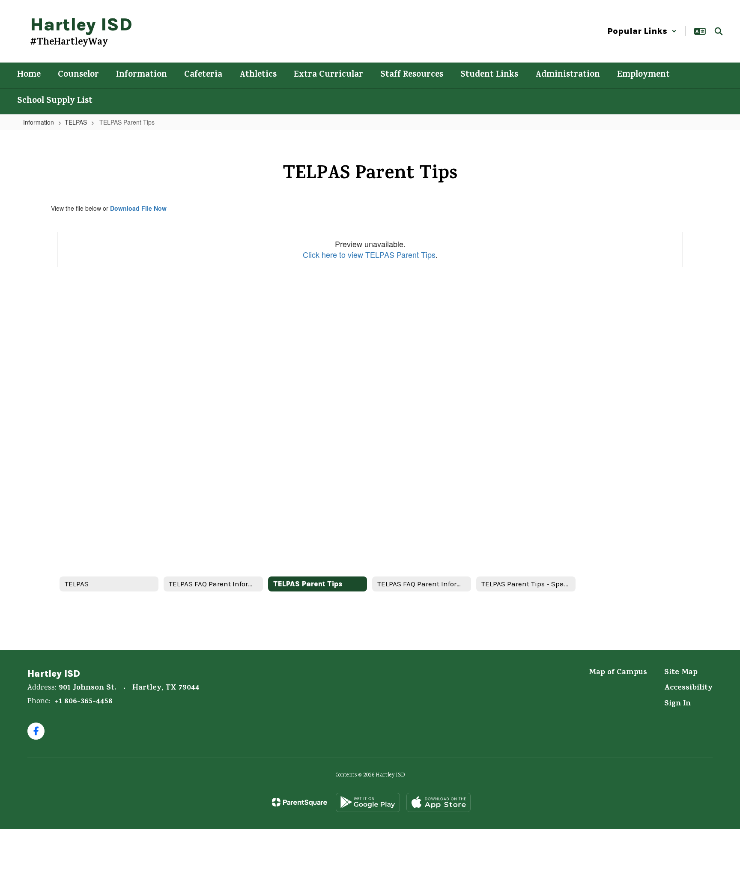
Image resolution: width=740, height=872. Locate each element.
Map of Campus (618, 672)
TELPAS (76, 122)
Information (38, 122)
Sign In (677, 704)
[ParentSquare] (299, 802)
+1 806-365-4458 (84, 702)
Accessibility (688, 688)
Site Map (681, 672)
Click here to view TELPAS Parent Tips (369, 254)
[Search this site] (718, 31)
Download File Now (138, 208)
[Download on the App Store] (438, 802)
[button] (642, 31)
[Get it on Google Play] (368, 802)
